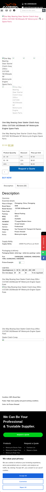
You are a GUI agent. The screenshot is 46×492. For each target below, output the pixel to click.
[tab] (8, 185)
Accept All (23, 476)
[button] (2, 10)
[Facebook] (43, 257)
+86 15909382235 (30, 4)
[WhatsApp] (43, 253)
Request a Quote (26, 169)
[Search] (43, 10)
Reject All (23, 487)
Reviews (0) (21, 186)
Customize (23, 481)
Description (8, 186)
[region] (23, 473)
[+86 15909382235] (23, 4)
